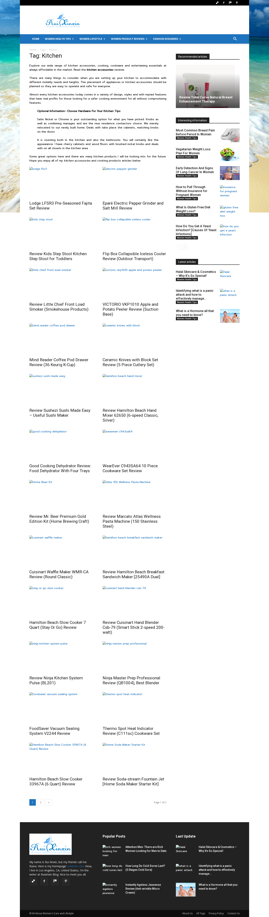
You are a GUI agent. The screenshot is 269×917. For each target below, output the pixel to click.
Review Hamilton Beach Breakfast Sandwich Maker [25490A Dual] (133, 574)
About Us (187, 913)
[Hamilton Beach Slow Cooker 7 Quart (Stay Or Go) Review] (61, 602)
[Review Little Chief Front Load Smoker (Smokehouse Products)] (61, 283)
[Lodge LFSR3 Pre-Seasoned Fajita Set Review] (61, 182)
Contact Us (233, 913)
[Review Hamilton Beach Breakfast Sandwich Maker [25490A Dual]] (134, 551)
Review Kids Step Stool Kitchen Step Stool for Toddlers (58, 256)
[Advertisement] (168, 20)
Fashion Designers (165, 39)
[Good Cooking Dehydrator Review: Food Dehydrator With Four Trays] (61, 445)
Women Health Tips (58, 39)
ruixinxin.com (75, 866)
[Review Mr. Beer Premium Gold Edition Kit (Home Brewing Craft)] (61, 496)
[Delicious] (217, 3)
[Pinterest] (237, 3)
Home (32, 49)
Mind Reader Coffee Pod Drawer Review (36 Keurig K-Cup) (58, 362)
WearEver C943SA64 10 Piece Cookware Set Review (130, 468)
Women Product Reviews (127, 39)
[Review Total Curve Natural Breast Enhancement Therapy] (208, 86)
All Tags (200, 913)
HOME (35, 39)
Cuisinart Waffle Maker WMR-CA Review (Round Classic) (59, 574)
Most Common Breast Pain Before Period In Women (195, 132)
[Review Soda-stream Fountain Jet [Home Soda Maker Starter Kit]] (134, 758)
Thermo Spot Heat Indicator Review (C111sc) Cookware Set (131, 731)
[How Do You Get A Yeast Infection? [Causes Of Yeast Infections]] (230, 231)
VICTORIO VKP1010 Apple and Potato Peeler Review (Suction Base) (130, 309)
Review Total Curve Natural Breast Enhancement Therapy (206, 99)
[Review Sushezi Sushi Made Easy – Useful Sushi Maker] (61, 389)
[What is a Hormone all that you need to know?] (230, 316)
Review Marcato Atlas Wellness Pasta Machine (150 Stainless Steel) (132, 521)
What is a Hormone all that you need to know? (195, 313)
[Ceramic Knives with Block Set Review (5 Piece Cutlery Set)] (134, 339)
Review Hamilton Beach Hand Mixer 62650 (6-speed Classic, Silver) (130, 415)
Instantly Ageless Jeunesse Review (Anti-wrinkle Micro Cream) (143, 888)
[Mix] (230, 3)
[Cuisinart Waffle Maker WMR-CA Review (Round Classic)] (61, 551)
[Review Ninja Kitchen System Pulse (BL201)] (61, 657)
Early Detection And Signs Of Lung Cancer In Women (195, 170)
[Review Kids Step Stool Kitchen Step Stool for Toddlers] (61, 233)
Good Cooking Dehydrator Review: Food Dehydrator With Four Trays (60, 468)
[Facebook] (224, 3)
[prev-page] (178, 247)
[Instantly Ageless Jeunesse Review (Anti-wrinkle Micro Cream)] (112, 890)
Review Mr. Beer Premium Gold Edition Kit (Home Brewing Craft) (59, 519)
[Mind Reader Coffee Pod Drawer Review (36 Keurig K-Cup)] (61, 339)
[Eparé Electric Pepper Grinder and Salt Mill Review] (134, 182)
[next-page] (48, 802)
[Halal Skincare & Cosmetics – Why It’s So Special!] (230, 277)
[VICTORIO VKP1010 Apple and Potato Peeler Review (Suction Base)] (134, 283)
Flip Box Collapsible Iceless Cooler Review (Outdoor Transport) (134, 256)
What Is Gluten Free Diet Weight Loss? (193, 209)
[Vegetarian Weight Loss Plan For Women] (230, 154)
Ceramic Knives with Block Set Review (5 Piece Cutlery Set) (130, 362)
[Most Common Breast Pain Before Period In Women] (230, 135)
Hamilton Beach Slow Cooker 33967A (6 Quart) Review (56, 781)
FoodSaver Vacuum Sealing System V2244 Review (54, 731)
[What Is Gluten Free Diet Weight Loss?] (230, 212)
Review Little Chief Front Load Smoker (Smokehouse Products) (58, 307)
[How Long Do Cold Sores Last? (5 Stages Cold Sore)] (112, 871)
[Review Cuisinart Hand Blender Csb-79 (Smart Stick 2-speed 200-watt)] (134, 602)
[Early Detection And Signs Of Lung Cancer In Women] (230, 173)
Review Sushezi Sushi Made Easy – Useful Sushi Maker (59, 413)
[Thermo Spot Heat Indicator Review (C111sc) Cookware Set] (134, 708)
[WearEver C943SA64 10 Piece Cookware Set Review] (134, 445)
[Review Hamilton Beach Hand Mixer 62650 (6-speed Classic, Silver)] (134, 389)
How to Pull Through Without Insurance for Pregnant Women (191, 191)
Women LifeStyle (91, 39)
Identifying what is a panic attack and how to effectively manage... (194, 294)
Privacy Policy (216, 913)
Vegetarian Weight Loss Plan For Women (193, 151)
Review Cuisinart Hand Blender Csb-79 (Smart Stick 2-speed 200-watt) (134, 627)
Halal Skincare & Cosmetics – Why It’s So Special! (196, 274)
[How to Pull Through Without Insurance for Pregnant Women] (230, 192)
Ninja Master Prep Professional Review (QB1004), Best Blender (131, 680)
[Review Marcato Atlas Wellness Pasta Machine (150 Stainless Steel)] (134, 496)
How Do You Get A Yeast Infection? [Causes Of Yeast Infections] (196, 230)
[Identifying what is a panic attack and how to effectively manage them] (230, 296)
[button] (235, 39)
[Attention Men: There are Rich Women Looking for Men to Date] (112, 852)
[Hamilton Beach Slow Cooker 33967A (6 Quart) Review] (61, 758)
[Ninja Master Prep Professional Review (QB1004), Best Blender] (134, 657)
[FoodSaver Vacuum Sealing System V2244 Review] (61, 708)
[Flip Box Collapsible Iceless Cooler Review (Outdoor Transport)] (134, 233)
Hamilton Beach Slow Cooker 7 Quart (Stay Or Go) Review (57, 625)
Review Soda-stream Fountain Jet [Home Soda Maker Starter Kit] (133, 781)
